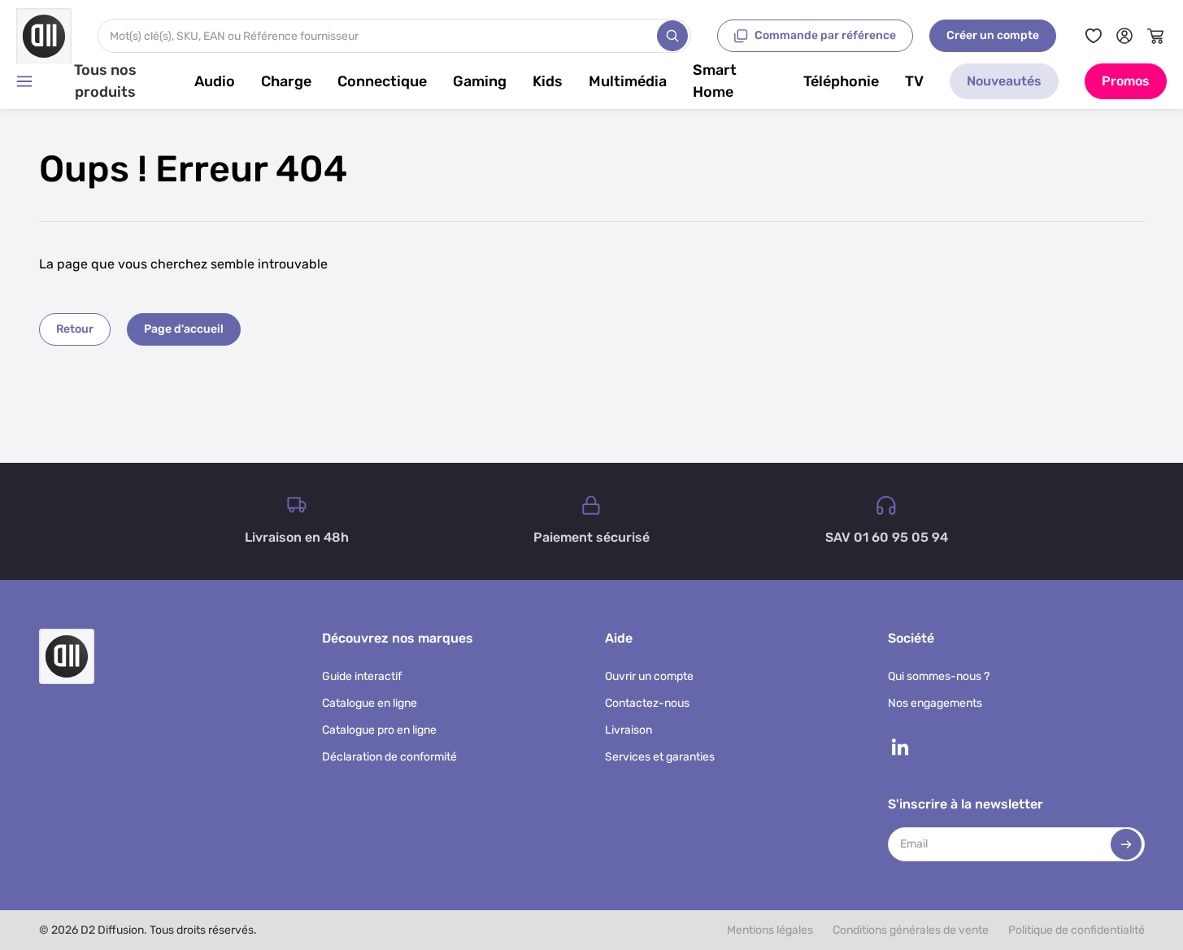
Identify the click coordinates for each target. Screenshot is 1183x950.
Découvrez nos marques (397, 638)
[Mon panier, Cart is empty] (1155, 35)
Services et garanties (660, 757)
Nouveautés (1004, 81)
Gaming (480, 81)
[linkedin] (900, 746)
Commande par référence (825, 35)
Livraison (628, 730)
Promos (1126, 81)
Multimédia (628, 81)
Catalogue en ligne (369, 703)
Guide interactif (362, 676)
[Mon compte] (1124, 35)
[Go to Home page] (44, 35)
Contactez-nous (647, 703)
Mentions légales (770, 930)
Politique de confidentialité (1076, 930)
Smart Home (715, 81)
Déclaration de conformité (389, 757)
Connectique (382, 81)
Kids (548, 81)
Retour (75, 329)
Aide (619, 638)
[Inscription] (1126, 844)
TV (914, 81)
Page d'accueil (184, 329)
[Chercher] (672, 35)
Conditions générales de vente (911, 930)
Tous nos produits (105, 81)
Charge (286, 81)
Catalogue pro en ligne (379, 730)
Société (911, 638)
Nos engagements (935, 703)
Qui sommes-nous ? (938, 676)
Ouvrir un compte (649, 676)
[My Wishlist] (1093, 35)
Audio (214, 81)
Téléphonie (841, 81)
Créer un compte (992, 35)
